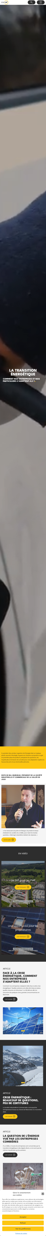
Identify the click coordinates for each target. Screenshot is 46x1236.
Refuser (23, 1223)
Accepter (23, 1217)
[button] (43, 1194)
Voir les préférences (23, 1229)
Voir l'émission (21, 887)
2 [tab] (23, 1031)
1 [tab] (22, 1031)
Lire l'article (8, 999)
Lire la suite (7, 840)
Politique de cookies (21, 1233)
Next (38, 1020)
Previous (7, 1020)
